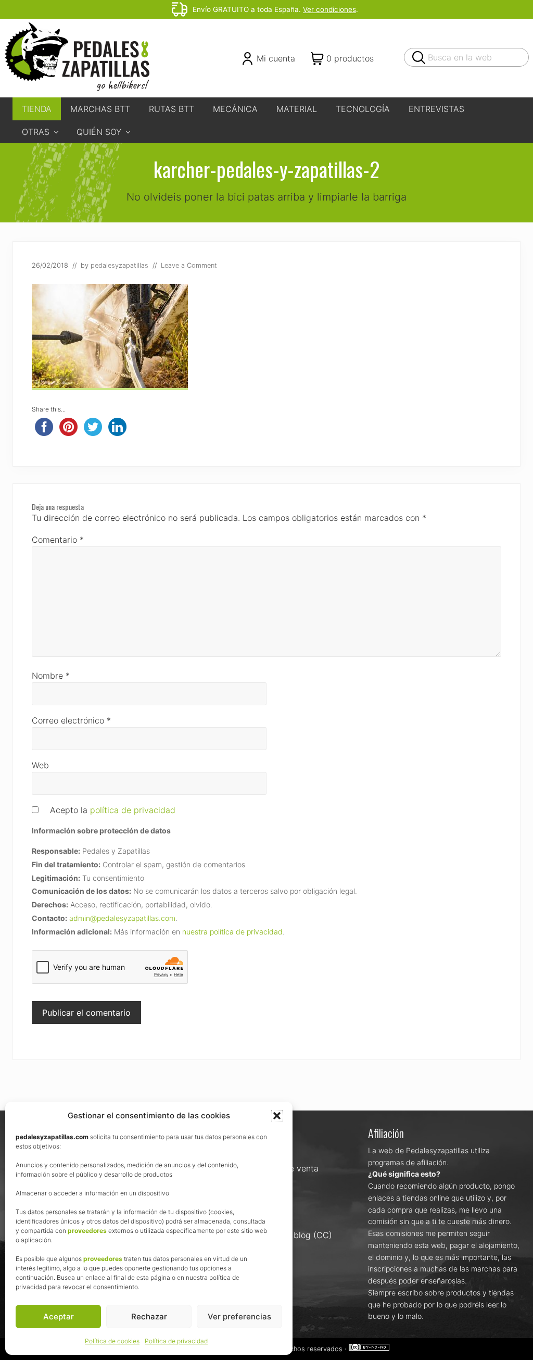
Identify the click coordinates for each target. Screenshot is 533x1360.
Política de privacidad (176, 1341)
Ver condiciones (329, 9)
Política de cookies (112, 1341)
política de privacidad (132, 810)
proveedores (87, 1230)
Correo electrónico (71, 720)
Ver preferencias (239, 1316)
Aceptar (58, 1316)
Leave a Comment (189, 265)
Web (40, 765)
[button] (277, 1116)
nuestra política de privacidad (232, 931)
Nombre (51, 675)
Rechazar (149, 1316)
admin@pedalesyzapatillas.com (122, 918)
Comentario (58, 539)
